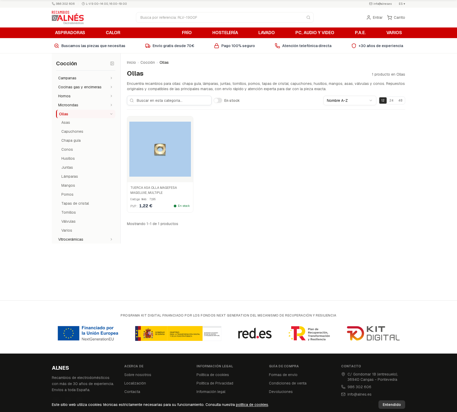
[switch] (218, 100)
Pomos (67, 194)
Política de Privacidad (214, 383)
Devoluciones (281, 391)
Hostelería (225, 32)
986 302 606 (65, 4)
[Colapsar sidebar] (112, 63)
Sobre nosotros (137, 374)
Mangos (68, 185)
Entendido (392, 404)
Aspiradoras (70, 32)
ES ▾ (402, 4)
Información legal (210, 391)
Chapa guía (71, 140)
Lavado (266, 32)
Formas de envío (283, 374)
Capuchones (72, 131)
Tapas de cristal (75, 203)
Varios (394, 32)
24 (391, 100)
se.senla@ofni (382, 4)
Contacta (132, 391)
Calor (113, 32)
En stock (232, 100)
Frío (187, 32)
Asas (65, 122)
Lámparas (69, 176)
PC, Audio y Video (314, 32)
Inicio (131, 62)
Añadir (163, 177)
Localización (135, 383)
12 (383, 100)
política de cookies (252, 404)
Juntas (67, 167)
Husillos (68, 158)
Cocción (151, 32)
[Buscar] (308, 17)
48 (400, 100)
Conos (67, 149)
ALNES (60, 367)
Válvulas (68, 221)
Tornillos (68, 212)
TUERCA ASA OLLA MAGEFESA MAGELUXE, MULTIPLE (153, 190)
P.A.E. (360, 32)
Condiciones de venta (288, 383)
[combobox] (349, 100)
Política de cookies (212, 374)
